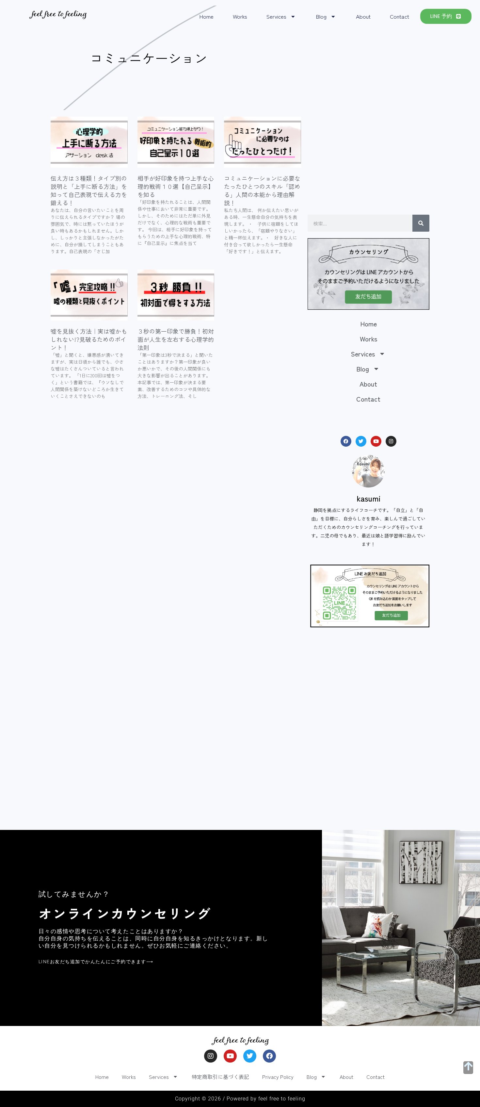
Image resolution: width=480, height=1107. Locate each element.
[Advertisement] (368, 162)
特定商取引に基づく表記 (220, 1077)
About (363, 16)
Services (276, 16)
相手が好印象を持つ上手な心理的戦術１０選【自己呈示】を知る (175, 186)
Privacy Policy (278, 1077)
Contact (399, 16)
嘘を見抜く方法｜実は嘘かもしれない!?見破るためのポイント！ (89, 339)
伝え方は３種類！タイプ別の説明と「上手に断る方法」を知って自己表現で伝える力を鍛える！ (89, 190)
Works (240, 16)
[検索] (420, 223)
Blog (321, 16)
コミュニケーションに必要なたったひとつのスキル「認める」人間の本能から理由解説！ (262, 190)
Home (206, 16)
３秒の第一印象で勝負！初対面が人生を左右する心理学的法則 (175, 339)
